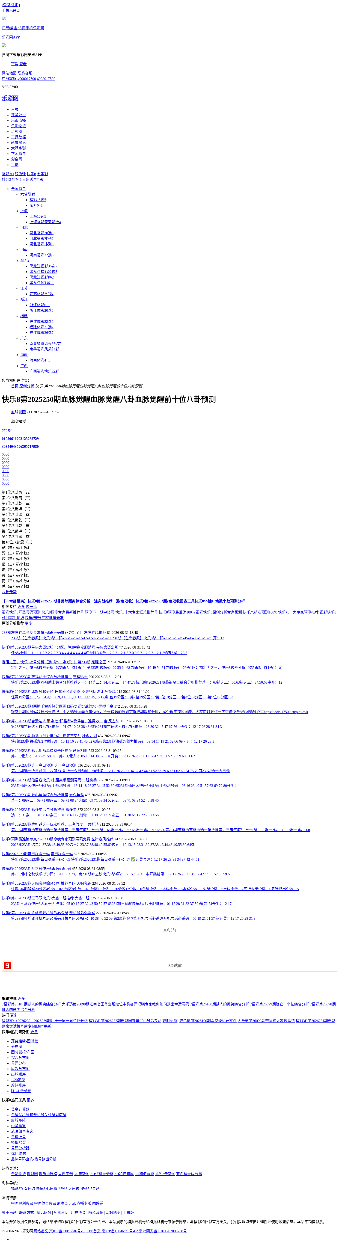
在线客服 (9, 79)
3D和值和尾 (124, 1174)
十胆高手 (89, 780)
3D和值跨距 (144, 1174)
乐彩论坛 (18, 126)
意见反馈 (43, 1213)
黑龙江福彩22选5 (43, 272)
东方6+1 (36, 205)
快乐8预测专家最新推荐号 (63, 612)
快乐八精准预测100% (260, 612)
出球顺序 (18, 1074)
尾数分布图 (20, 1069)
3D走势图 (81, 1174)
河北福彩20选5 (42, 233)
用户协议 (78, 1213)
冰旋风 (110, 692)
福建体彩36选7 (42, 333)
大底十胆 (82, 898)
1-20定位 (18, 1080)
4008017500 (27, 79)
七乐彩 (42, 174)
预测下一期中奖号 (99, 612)
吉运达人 (111, 721)
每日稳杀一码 (62, 854)
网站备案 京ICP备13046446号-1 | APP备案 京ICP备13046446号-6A (86, 1231)
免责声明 (61, 1213)
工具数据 (18, 137)
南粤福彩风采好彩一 (46, 349)
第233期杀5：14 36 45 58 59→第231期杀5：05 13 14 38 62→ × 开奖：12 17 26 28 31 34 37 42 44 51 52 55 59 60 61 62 (103, 756)
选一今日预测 (65, 765)
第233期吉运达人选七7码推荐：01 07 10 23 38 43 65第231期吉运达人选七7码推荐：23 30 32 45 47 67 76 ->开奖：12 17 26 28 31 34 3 (116, 727)
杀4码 (66, 869)
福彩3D (8, 174)
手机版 (128, 1213)
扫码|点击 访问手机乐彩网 (23, 28)
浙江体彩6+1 (40, 305)
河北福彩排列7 (42, 238)
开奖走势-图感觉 (24, 1041)
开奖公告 (18, 115)
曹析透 (93, 824)
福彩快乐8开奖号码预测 (21, 612)
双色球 (20, 174)
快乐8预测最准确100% (177, 612)
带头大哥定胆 (107, 647)
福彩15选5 (38, 200)
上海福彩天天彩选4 (45, 222)
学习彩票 (18, 154)
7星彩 (38, 179)
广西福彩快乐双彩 (44, 371)
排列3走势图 (165, 1174)
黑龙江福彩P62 (42, 277)
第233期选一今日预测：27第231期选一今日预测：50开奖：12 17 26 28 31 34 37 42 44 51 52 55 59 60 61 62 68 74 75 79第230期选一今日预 (120, 771)
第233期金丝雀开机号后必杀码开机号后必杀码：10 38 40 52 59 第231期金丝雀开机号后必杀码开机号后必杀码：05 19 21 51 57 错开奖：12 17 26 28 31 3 (133, 918)
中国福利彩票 (22, 1203)
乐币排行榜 (48, 1174)
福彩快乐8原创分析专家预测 (219, 612)
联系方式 (26, 1213)
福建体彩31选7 (42, 327)
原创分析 (26, 386)
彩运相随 (80, 751)
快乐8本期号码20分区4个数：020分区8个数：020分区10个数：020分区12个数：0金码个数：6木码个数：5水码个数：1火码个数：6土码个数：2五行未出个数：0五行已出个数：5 (155, 889)
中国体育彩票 (45, 1203)
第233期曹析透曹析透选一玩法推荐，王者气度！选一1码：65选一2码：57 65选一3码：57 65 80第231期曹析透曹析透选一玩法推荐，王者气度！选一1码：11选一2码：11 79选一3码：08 (160, 830)
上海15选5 (38, 216)
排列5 (16, 179)
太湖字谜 (18, 148)
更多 (21, 607)
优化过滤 (18, 1154)
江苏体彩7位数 (42, 294)
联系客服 (25, 73)
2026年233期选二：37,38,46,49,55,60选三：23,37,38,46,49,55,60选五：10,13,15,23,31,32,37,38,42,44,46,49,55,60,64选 (103, 845)
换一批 (31, 607)
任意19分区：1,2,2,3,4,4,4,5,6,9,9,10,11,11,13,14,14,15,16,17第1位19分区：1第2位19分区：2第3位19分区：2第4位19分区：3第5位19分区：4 (122, 697)
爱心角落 (76, 795)
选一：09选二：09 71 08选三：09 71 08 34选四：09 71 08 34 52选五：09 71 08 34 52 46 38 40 (85, 800)
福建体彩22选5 (42, 321)
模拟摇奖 (18, 1142)
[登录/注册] (11, 5)
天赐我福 (84, 883)
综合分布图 (20, 1058)
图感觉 (97, 1203)
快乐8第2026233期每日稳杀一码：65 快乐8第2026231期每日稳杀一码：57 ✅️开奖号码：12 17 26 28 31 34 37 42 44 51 (105, 859)
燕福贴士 (80, 677)
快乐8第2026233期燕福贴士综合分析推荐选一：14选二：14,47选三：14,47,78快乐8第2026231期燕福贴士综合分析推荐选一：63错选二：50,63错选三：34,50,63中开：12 (146, 682)
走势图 (16, 131)
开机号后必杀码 (82, 913)
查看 (23, 64)
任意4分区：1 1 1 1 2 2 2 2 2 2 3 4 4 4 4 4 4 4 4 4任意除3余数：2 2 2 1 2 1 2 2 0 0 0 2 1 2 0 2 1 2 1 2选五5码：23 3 (99, 653)
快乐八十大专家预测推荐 (298, 612)
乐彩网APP (11, 37)
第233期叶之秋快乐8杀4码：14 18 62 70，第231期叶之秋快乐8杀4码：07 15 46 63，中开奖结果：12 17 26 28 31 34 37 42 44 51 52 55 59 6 (120, 874)
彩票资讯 (18, 143)
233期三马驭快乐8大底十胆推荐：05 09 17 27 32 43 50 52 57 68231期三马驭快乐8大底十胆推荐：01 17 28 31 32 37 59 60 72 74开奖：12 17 (121, 904)
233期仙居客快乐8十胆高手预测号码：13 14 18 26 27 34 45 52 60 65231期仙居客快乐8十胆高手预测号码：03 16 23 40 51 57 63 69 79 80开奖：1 (125, 786)
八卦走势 (9, 592)
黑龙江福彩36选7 (43, 266)
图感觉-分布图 (22, 1052)
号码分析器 (20, 1148)
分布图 (16, 1047)
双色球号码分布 (189, 1174)
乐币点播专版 (80, 1203)
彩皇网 (16, 159)
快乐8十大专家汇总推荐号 (136, 612)
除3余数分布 (21, 1091)
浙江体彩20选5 (42, 310)
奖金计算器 (20, 1109)
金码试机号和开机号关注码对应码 (38, 1115)
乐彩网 (32, 1174)
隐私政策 (95, 1213)
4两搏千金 (105, 706)
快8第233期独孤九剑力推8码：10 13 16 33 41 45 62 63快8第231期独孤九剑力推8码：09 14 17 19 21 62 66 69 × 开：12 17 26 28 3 (112, 741)
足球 (14, 165)
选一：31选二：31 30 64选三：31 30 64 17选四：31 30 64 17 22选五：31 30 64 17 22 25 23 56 (85, 815)
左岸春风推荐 (95, 632)
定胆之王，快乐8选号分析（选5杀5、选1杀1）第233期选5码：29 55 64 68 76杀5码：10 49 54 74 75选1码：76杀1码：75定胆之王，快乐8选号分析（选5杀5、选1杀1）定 (146, 668)
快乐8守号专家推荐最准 (44, 618)
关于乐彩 (9, 1213)
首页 (14, 109)
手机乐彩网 (11, 10)
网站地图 (9, 73)
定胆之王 (98, 662)
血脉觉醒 (18, 412)
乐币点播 (18, 120)
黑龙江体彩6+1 (42, 283)
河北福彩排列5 (42, 244)
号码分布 (18, 1063)
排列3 (6, 179)
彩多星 (71, 810)
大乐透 (27, 179)
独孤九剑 (89, 736)
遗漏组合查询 (22, 1131)
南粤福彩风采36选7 (45, 344)
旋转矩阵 (18, 1120)
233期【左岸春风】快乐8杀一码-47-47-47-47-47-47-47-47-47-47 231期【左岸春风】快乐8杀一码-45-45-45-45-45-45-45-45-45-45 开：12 (117, 638)
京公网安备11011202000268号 (163, 1231)
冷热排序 (18, 1085)
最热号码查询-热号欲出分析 (33, 1159)
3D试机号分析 (101, 1174)
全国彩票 (18, 189)
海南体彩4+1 (40, 360)
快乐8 (31, 174)
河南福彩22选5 (42, 255)
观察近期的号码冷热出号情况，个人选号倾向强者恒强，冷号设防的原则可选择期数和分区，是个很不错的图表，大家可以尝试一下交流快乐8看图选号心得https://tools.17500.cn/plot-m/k (159, 712)
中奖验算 (18, 1126)
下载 (14, 64)
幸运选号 (18, 1137)
